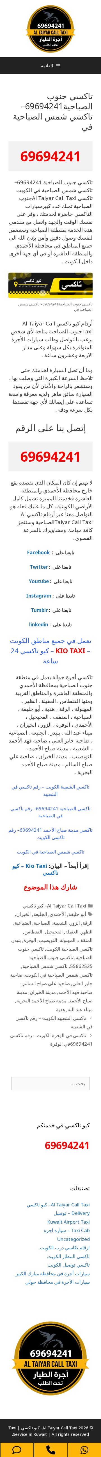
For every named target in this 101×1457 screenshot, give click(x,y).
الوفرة (30, 940)
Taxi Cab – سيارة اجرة (67, 1230)
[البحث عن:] (50, 1083)
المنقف (85, 940)
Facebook (38, 552)
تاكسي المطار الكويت (68, 1256)
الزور (75, 923)
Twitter (39, 567)
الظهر (87, 931)
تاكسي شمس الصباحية (45, 966)
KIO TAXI (70, 650)
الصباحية (42, 923)
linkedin (38, 624)
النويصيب (48, 940)
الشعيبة (60, 923)
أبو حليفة (77, 914)
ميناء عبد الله (80, 1009)
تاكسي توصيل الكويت (68, 1264)
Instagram (38, 595)
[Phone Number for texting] (17, 1450)
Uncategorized (73, 1239)
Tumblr (39, 610)
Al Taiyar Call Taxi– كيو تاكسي (54, 905)
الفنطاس (33, 931)
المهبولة (67, 940)
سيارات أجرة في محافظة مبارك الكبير (53, 1273)
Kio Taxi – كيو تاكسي (35, 869)
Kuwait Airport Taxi (68, 1222)
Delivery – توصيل (72, 1213)
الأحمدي (58, 914)
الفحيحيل (54, 931)
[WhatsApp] (84, 1450)
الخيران (23, 914)
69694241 (50, 156)
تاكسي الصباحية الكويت (69, 949)
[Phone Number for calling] (50, 1450)
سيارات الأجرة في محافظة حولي (57, 1282)
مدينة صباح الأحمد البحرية (41, 1000)
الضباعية (23, 923)
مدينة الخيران (43, 992)
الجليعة (40, 914)
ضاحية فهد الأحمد (75, 992)
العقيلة (72, 931)
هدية (60, 1009)
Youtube (39, 581)
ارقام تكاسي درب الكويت (65, 1247)
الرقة (87, 923)
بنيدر (16, 940)
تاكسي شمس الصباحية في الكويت (59, 975)
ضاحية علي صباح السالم (46, 983)
